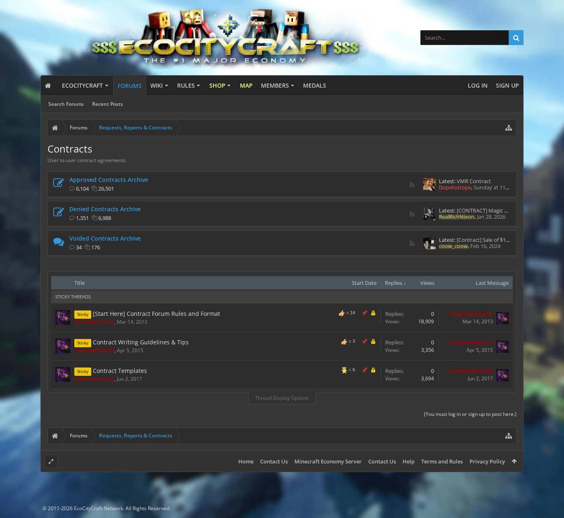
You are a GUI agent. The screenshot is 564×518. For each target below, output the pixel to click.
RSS (412, 185)
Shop (217, 85)
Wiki (156, 85)
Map (246, 85)
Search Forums (66, 103)
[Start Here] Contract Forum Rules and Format (156, 313)
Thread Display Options (282, 397)
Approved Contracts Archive (108, 180)
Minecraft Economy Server (328, 461)
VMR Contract (474, 181)
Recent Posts (107, 103)
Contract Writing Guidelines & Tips (141, 342)
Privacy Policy (487, 461)
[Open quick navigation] (508, 128)
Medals (314, 85)
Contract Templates (120, 371)
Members (275, 85)
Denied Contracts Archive (105, 209)
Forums (130, 86)
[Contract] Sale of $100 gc (487, 239)
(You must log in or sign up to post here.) (470, 414)
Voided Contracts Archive (105, 238)
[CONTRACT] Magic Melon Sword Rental (505, 210)
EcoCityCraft (82, 85)
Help (409, 461)
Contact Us (274, 461)
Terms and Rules (442, 461)
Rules (186, 85)
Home (246, 461)
